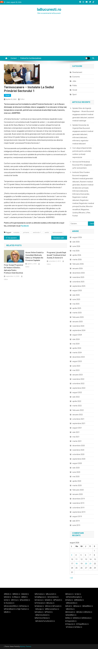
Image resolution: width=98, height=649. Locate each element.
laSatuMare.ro (71, 615)
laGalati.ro (48, 600)
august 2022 (77, 392)
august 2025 (77, 290)
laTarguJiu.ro (70, 624)
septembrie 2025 (78, 286)
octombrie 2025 (78, 282)
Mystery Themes (25, 646)
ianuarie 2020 (77, 494)
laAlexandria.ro (71, 603)
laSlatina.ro (77, 618)
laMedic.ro (16, 594)
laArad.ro (68, 606)
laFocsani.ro (56, 606)
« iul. (71, 578)
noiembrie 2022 (78, 379)
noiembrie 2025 (78, 277)
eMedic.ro (7, 594)
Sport (74, 94)
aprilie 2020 (76, 481)
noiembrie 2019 (78, 503)
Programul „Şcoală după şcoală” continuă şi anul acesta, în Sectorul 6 (56, 255)
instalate (16, 232)
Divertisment (77, 72)
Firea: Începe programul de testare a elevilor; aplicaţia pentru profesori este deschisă (13, 269)
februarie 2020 (78, 490)
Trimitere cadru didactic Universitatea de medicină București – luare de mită (60, 238)
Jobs (74, 81)
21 (90, 564)
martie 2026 (77, 259)
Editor (22, 99)
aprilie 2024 (76, 348)
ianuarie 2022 (77, 415)
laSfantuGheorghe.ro (74, 597)
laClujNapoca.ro (40, 597)
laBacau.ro (77, 606)
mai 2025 (75, 304)
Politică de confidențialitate (30, 58)
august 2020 (77, 463)
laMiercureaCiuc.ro (52, 609)
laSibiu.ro (68, 618)
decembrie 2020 (78, 446)
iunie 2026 (76, 246)
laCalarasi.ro (39, 606)
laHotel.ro (7, 597)
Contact (14, 58)
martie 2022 (77, 406)
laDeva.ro (48, 606)
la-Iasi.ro (78, 594)
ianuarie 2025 (77, 322)
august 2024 (77, 335)
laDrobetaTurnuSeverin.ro (45, 621)
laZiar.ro (7, 600)
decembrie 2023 (78, 357)
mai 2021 (75, 437)
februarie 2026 (78, 264)
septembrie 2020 (78, 459)
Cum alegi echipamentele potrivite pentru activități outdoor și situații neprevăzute (82, 152)
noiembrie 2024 (78, 326)
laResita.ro (88, 612)
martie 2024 (77, 353)
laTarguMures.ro (82, 624)
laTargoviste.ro (70, 621)
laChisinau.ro (24, 606)
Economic (76, 77)
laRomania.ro (40, 594)
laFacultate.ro (25, 600)
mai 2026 (75, 251)
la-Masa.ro (16, 597)
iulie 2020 (76, 468)
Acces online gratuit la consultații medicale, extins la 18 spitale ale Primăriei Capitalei (34, 256)
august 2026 (77, 237)
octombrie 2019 (78, 508)
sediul (47, 232)
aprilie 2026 (76, 255)
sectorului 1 (37, 232)
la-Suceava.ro (9, 603)
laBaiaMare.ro (87, 606)
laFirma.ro (15, 600)
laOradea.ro (39, 612)
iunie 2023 (76, 366)
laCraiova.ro (39, 600)
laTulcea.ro (70, 627)
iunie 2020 (76, 472)
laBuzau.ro (50, 603)
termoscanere (57, 232)
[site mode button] (87, 58)
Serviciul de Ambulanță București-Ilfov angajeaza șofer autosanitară (82, 165)
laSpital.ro (25, 594)
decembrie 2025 (78, 273)
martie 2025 (77, 313)
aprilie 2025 (76, 308)
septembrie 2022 (78, 388)
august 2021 (77, 428)
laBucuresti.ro (49, 9)
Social (7, 95)
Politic (74, 85)
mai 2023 (75, 370)
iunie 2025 (76, 299)
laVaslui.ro (69, 600)
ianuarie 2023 (77, 375)
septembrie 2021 (78, 423)
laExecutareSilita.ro (11, 606)
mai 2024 (75, 344)
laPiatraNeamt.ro (10, 609)
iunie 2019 (76, 525)
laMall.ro (24, 597)
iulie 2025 (76, 295)
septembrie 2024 (78, 330)
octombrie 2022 (78, 383)
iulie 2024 (76, 339)
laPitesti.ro (49, 612)
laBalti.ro (7, 612)
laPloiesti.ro (57, 600)
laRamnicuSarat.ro (42, 615)
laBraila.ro (80, 612)
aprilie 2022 (76, 401)
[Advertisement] (49, 38)
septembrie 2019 (78, 512)
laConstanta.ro (53, 597)
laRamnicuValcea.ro (42, 618)
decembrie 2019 (78, 499)
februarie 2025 (78, 317)
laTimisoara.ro (40, 603)
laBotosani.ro (70, 612)
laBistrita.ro (70, 609)
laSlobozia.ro (87, 618)
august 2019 (77, 516)
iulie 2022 (76, 397)
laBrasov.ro (69, 594)
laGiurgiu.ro (40, 609)
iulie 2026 (76, 242)
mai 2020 (75, 476)
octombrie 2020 (78, 454)
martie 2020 (77, 485)
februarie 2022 (78, 410)
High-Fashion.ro (23, 609)
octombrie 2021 (78, 419)
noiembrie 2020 (78, 450)
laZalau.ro (78, 627)
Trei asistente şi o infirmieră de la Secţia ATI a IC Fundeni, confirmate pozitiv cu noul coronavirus (13, 238)
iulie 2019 (76, 521)
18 (76, 564)
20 (86, 564)
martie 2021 (77, 441)
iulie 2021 (76, 432)
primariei (26, 232)
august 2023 (77, 361)
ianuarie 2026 (77, 268)
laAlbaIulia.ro (79, 600)
